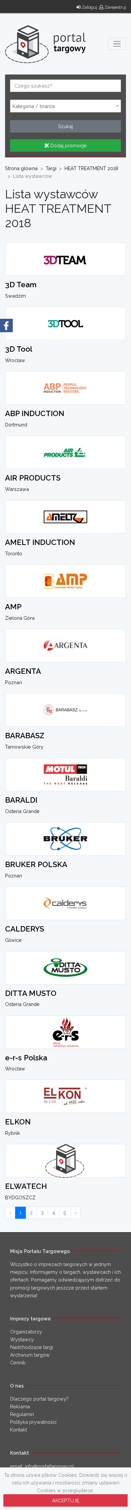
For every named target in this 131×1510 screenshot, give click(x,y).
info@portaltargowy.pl (49, 1466)
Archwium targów (30, 1355)
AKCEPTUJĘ (65, 1500)
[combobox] (65, 106)
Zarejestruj (114, 7)
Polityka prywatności (33, 1422)
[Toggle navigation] (117, 44)
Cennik (18, 1362)
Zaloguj (89, 7)
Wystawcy (22, 1339)
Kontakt (18, 1429)
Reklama (20, 1406)
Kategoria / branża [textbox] (33, 106)
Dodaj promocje (68, 145)
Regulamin (22, 1414)
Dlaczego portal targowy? (39, 1399)
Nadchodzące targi (31, 1347)
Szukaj (65, 126)
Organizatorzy (26, 1332)
